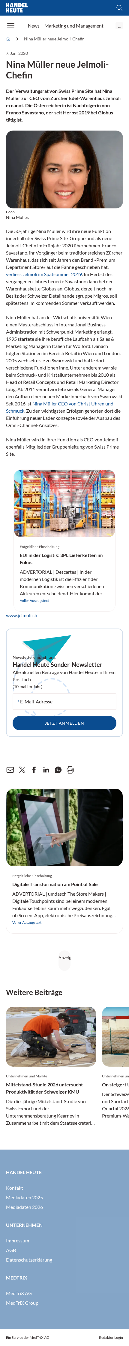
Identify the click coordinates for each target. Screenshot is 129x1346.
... (119, 25)
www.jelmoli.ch (21, 615)
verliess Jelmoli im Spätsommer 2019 (44, 274)
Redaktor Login (111, 1337)
